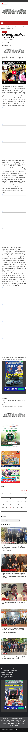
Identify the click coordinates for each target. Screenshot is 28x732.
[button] (2, 22)
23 (3, 507)
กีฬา (9, 723)
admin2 (4, 550)
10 (6, 501)
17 (6, 504)
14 (22, 501)
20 (18, 504)
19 (13, 504)
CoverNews (16, 729)
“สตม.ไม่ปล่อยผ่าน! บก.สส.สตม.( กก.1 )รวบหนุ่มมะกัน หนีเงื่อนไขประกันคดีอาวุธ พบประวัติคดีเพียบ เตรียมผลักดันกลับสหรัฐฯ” (14, 547)
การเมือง (23, 721)
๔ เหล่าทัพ (18, 720)
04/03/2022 (11, 39)
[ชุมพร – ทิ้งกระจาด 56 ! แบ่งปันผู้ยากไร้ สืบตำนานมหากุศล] (14, 592)
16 (3, 504)
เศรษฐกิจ (24, 720)
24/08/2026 (9, 550)
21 (22, 504)
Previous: (13, 400)
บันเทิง (23, 723)
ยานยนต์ (4, 723)
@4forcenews (5, 39)
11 (10, 501)
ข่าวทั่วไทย (4, 624)
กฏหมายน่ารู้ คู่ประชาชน (7, 721)
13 (18, 501)
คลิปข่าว (13, 723)
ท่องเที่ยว (12, 720)
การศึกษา (21, 718)
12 (13, 501)
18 (10, 504)
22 (25, 504)
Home (16, 725)
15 (25, 501)
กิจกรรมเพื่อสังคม (5, 720)
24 (6, 507)
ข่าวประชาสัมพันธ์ (5, 542)
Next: (13, 405)
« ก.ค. (2, 512)
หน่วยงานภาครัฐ (13, 542)
